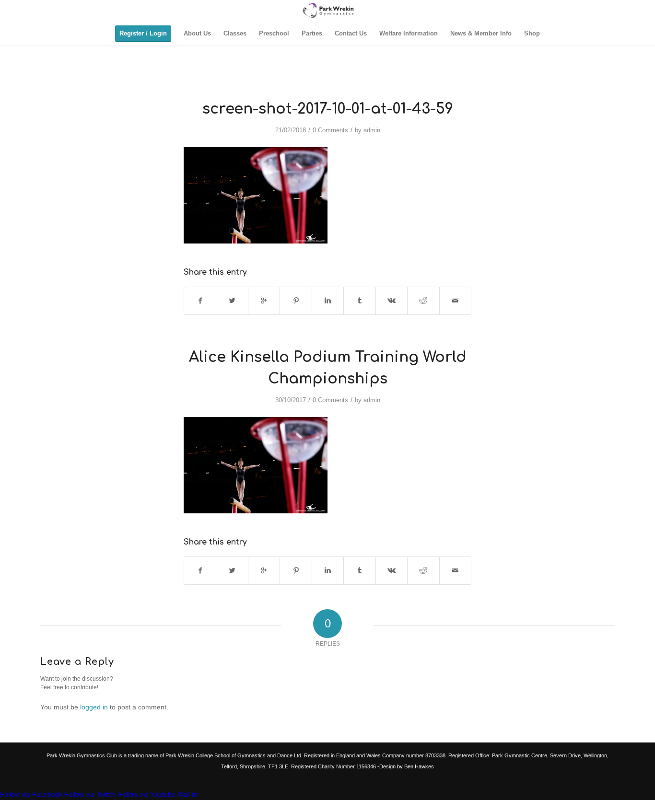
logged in (94, 707)
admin (371, 130)
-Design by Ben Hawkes (405, 766)
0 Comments (330, 130)
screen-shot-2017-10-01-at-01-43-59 (327, 109)
